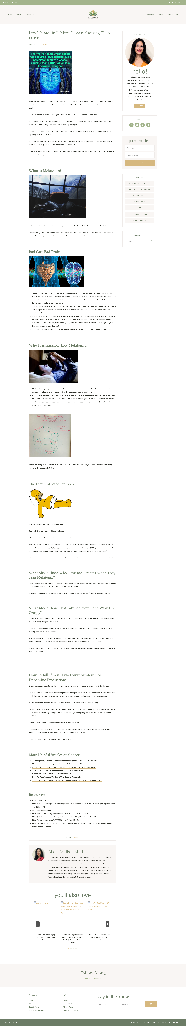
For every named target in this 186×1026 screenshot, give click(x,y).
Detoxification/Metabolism (139, 189)
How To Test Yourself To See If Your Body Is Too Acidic (99, 937)
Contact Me (173, 15)
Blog (31, 1000)
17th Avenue (174, 1022)
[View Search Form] (182, 2)
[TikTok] (178, 2)
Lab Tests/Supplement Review (140, 183)
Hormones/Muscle (140, 214)
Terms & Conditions (70, 1010)
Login (24, 3)
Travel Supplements (37, 1010)
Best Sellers (34, 1007)
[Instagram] (168, 2)
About (19, 15)
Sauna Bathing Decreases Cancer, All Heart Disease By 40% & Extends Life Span (67, 780)
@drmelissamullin (93, 978)
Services (150, 15)
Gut (139, 208)
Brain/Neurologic (140, 195)
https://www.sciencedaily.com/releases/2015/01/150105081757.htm (60, 813)
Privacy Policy (68, 1007)
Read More (139, 106)
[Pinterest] (175, 2)
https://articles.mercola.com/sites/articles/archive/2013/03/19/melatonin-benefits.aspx (66, 817)
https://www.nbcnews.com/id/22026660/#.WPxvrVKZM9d (55, 820)
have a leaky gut (62, 323)
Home (10, 15)
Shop (6, 3)
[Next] (107, 924)
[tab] (68, 948)
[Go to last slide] (38, 924)
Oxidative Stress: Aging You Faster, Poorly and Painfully (45, 937)
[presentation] (45, 916)
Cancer (44, 44)
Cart (15, 3)
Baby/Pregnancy (139, 220)
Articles (30, 15)
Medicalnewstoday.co (40, 810)
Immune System (140, 202)
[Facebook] (172, 2)
